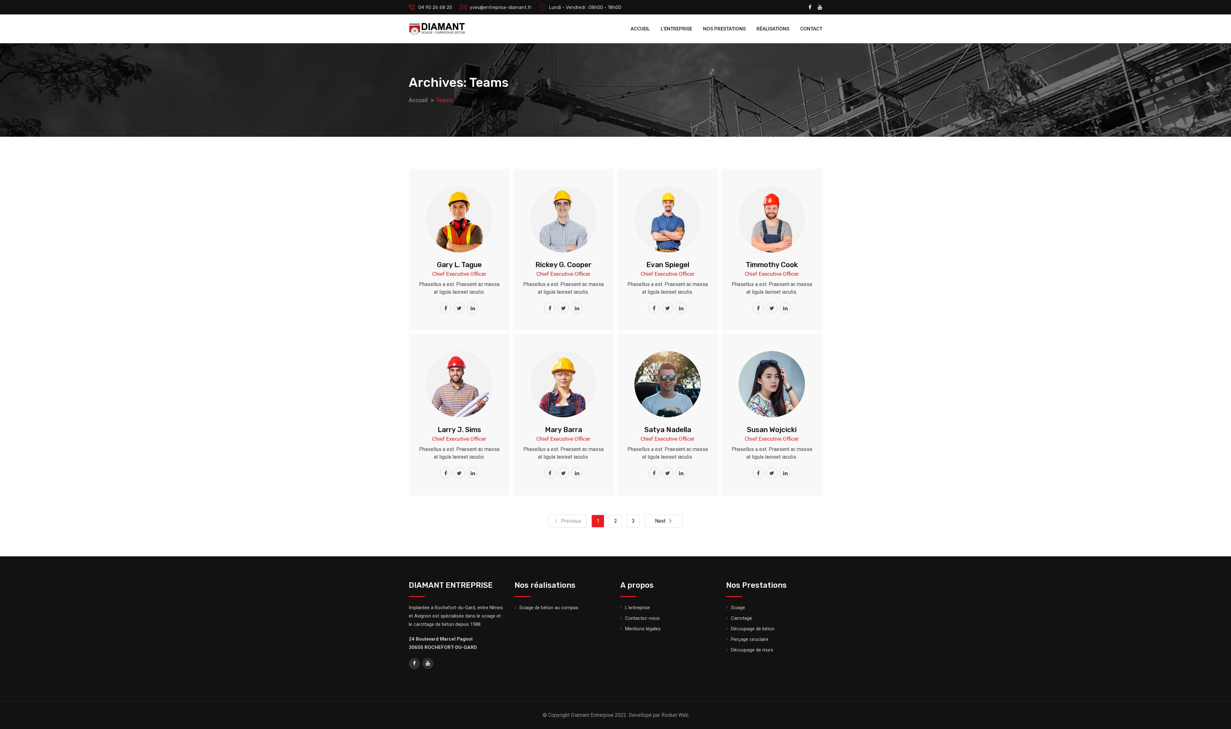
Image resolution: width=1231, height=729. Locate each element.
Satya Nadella (667, 429)
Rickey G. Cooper (563, 264)
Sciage (738, 607)
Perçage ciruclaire (749, 639)
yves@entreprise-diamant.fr (501, 7)
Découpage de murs (752, 650)
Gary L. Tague (459, 264)
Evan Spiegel (667, 264)
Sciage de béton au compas (548, 607)
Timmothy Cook (772, 264)
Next (660, 521)
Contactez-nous (642, 618)
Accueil (640, 29)
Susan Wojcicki (772, 429)
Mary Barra (563, 429)
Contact (811, 29)
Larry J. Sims (459, 429)
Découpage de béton (753, 629)
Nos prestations (724, 29)
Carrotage (741, 618)
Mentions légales (643, 629)
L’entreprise (676, 29)
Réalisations (773, 29)
